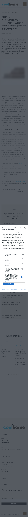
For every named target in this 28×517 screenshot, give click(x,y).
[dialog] (14, 258)
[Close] (25, 228)
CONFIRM (8, 283)
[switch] (22, 258)
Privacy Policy (22, 289)
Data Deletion (5, 289)
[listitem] (14, 255)
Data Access (14, 289)
